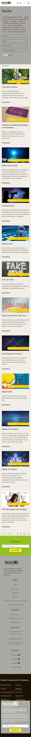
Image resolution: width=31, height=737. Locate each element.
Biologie (14, 17)
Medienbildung (15, 27)
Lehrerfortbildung (17, 25)
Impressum (16, 589)
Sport (4, 32)
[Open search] (25, 3)
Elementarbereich (7, 19)
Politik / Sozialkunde (13, 29)
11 (21, 533)
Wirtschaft (21, 32)
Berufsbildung (6, 17)
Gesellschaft (21, 21)
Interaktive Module (15, 618)
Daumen (10, 55)
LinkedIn (14, 659)
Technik (9, 32)
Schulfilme (16, 614)
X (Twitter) (14, 667)
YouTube (14, 663)
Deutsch (26, 17)
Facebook (14, 655)
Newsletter (15, 542)
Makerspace (15, 622)
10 (17, 533)
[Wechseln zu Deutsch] (17, 3)
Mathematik (6, 27)
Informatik (22, 23)
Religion (22, 29)
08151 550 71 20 (19, 631)
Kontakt (15, 593)
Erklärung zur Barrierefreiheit (15, 601)
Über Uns (15, 597)
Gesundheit (6, 23)
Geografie (5, 21)
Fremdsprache (23, 19)
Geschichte (12, 21)
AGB (15, 585)
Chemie (20, 17)
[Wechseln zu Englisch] (20, 3)
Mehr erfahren (6, 102)
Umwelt (15, 32)
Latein (9, 25)
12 (24, 533)
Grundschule (14, 23)
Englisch (16, 19)
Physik (4, 29)
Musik (22, 27)
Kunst (4, 25)
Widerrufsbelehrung (15, 605)
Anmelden (15, 550)
